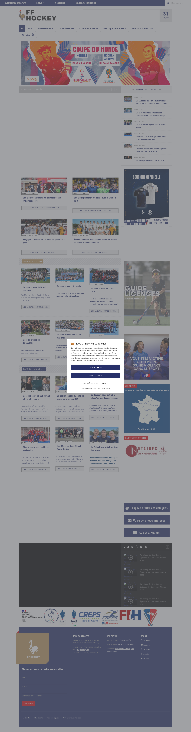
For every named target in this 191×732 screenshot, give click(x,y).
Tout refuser (95, 375)
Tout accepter (95, 367)
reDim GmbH (105, 388)
